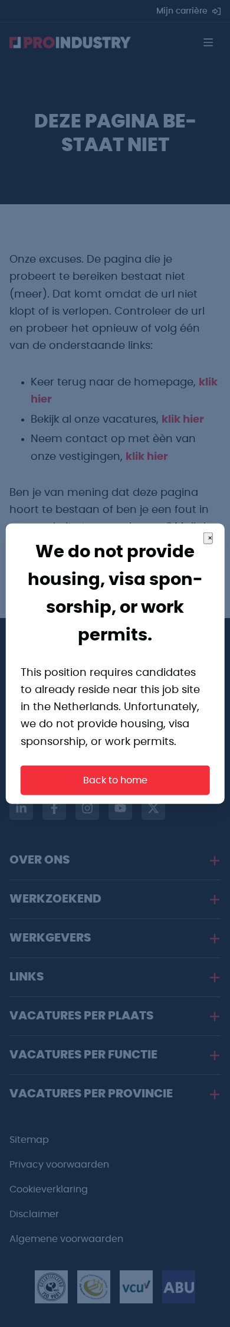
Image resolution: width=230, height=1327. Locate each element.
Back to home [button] (115, 780)
